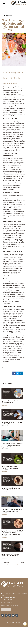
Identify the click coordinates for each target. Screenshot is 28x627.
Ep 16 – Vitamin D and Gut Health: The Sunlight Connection (11, 423)
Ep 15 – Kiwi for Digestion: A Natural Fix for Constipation (10, 467)
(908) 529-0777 (7, 602)
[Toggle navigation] (4, 3)
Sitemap (16, 625)
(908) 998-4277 (7, 599)
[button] (14, 373)
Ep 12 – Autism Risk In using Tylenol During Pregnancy (10, 555)
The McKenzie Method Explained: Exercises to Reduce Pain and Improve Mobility (12, 445)
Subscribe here (6, 609)
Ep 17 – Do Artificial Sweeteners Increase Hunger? (11, 401)
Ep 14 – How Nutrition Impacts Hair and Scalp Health (10, 489)
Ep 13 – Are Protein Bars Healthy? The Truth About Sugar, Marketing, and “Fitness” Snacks (12, 532)
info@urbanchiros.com (9, 597)
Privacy (11, 625)
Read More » (4, 405)
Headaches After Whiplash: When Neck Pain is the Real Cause (11, 510)
